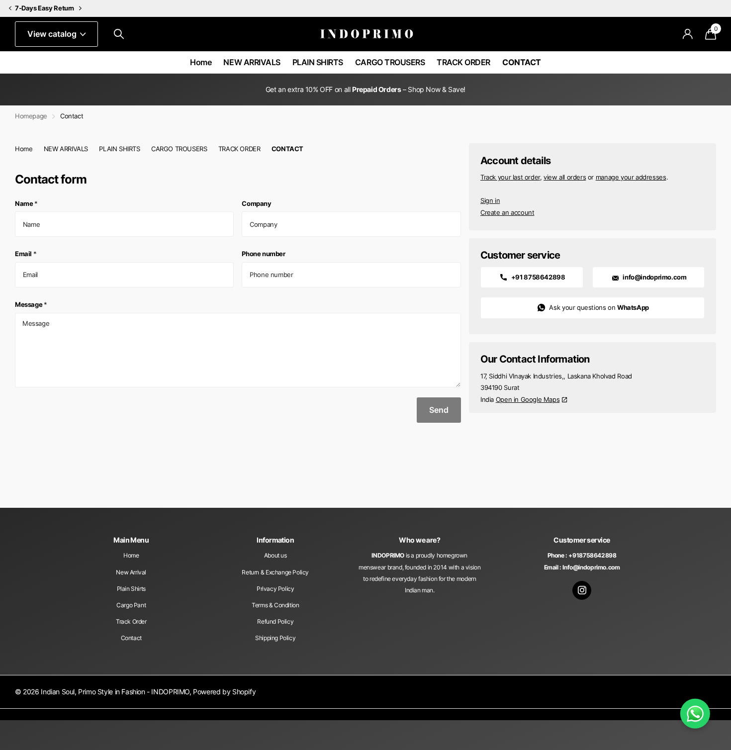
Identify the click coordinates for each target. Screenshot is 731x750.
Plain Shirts (131, 588)
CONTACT (521, 62)
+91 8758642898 (537, 277)
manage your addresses (631, 177)
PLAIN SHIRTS (317, 62)
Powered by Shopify (224, 691)
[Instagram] (581, 590)
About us (275, 555)
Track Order (131, 621)
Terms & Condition (275, 605)
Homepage (31, 116)
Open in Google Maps (528, 399)
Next (80, 8)
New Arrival (131, 572)
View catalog (53, 34)
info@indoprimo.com (654, 277)
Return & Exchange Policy (275, 572)
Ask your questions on (598, 307)
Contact (131, 638)
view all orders (565, 177)
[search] (119, 34)
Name (26, 203)
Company (256, 203)
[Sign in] (688, 34)
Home (200, 62)
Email (26, 254)
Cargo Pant (131, 605)
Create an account (507, 212)
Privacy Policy (275, 588)
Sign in (490, 200)
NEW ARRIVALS (251, 62)
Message (31, 304)
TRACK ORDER (463, 62)
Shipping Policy (275, 638)
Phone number (263, 254)
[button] (10, 8)
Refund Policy (275, 621)
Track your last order (510, 177)
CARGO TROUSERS (390, 62)
